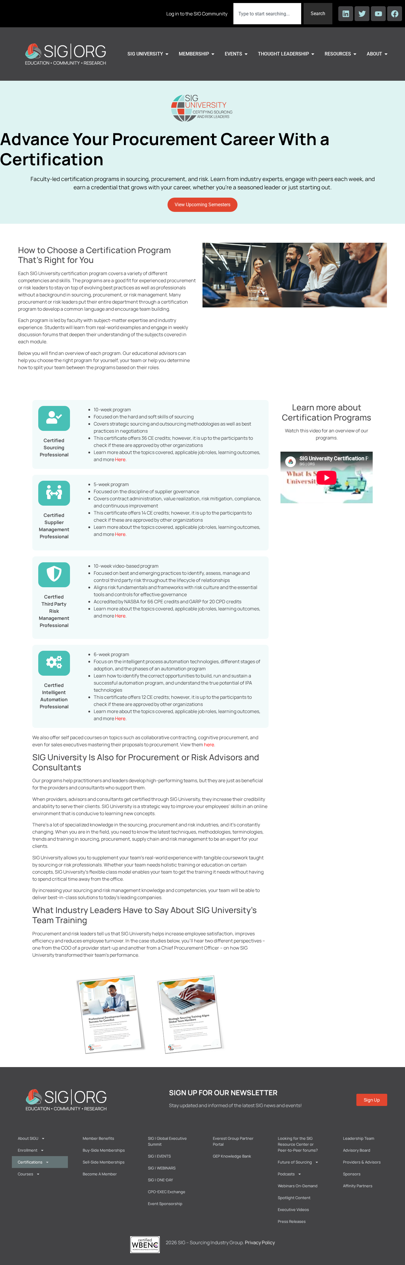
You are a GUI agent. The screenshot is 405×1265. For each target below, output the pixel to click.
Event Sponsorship (165, 1203)
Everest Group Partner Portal (233, 1141)
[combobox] (267, 13)
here (209, 744)
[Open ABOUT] (386, 54)
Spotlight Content (294, 1197)
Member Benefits (98, 1138)
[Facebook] (394, 13)
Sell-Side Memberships (104, 1162)
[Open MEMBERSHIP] (213, 54)
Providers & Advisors (362, 1162)
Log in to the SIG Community (196, 13)
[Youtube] (378, 13)
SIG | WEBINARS (162, 1168)
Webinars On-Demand (298, 1185)
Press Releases (292, 1221)
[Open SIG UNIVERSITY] (167, 54)
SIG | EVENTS (159, 1156)
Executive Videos (293, 1209)
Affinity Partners (357, 1185)
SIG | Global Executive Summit (167, 1141)
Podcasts (286, 1174)
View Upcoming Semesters (202, 204)
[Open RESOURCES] (355, 54)
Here (120, 459)
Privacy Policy (260, 1242)
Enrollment (27, 1150)
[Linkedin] (345, 13)
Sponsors (352, 1174)
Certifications (30, 1162)
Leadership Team (358, 1138)
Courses (25, 1174)
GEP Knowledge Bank (232, 1156)
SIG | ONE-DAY (160, 1180)
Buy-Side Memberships (104, 1150)
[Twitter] (362, 13)
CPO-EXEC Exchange (166, 1191)
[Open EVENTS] (246, 54)
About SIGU (28, 1138)
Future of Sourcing (295, 1162)
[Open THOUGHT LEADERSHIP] (312, 54)
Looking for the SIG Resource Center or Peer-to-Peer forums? (298, 1144)
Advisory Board (356, 1150)
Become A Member (100, 1174)
